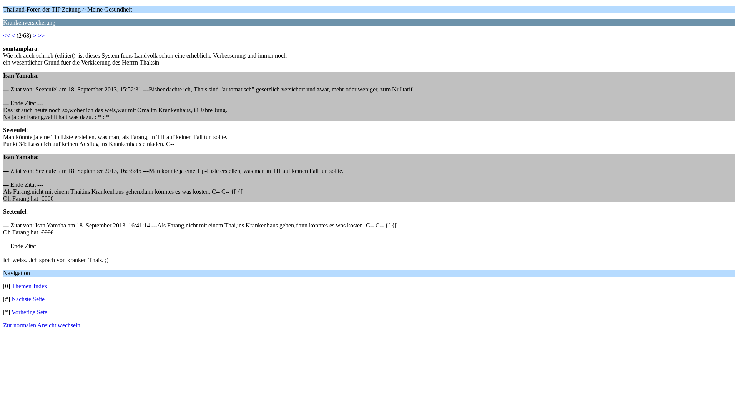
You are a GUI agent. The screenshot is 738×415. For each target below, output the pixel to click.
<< (6, 35)
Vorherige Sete (29, 312)
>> (41, 35)
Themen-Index (29, 286)
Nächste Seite (28, 299)
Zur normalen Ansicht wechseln (41, 325)
